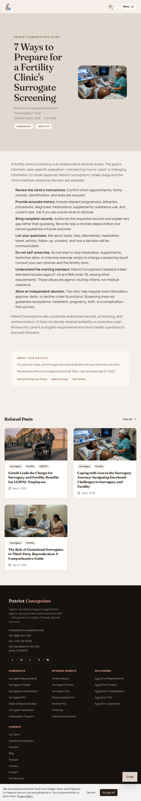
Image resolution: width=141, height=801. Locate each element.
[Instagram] (21, 659)
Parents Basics (60, 678)
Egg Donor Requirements (109, 678)
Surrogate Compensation (23, 691)
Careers (13, 766)
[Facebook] (12, 659)
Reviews (13, 747)
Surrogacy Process (19, 684)
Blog (11, 753)
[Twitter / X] (39, 659)
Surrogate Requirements (23, 678)
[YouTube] (47, 659)
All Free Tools (16, 778)
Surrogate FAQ (17, 697)
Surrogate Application (21, 710)
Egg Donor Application (107, 703)
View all (127, 419)
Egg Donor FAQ (103, 697)
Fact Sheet (79, 379)
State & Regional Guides (23, 703)
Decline (91, 792)
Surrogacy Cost (61, 691)
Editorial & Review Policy (32, 379)
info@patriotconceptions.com (26, 630)
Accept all (109, 792)
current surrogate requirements (53, 327)
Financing (57, 710)
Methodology (59, 379)
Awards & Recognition (21, 740)
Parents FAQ (59, 703)
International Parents (64, 716)
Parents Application (63, 697)
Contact (13, 772)
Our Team (14, 734)
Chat (129, 777)
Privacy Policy (25, 796)
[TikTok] (30, 659)
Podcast (13, 759)
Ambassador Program (21, 716)
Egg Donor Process (106, 684)
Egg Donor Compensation (109, 691)
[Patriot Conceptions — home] (8, 6)
